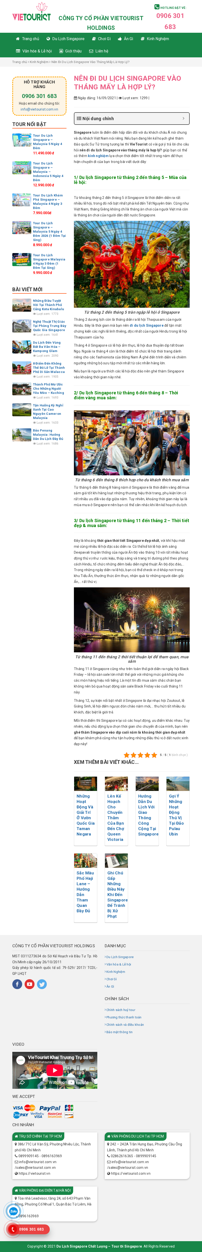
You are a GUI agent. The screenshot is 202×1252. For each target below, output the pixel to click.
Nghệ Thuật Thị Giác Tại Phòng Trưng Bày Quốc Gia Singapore (50, 326)
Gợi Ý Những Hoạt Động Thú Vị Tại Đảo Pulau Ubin (176, 815)
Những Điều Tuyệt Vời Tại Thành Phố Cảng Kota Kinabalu (48, 305)
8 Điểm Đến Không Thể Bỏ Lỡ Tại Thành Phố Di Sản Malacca (49, 368)
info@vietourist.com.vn (39, 109)
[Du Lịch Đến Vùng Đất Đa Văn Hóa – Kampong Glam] (21, 347)
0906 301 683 (39, 96)
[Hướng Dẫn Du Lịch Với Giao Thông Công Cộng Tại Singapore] (147, 784)
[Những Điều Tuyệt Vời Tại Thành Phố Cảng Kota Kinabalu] (21, 305)
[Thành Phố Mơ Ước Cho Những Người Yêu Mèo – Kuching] (21, 388)
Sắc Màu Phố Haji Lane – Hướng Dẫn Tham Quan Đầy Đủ (85, 891)
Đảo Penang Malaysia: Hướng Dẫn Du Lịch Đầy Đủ (48, 435)
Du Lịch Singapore (120, 957)
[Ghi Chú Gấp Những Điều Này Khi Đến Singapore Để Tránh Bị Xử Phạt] (116, 860)
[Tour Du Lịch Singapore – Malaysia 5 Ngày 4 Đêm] (21, 140)
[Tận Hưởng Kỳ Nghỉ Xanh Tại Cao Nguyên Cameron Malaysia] (21, 409)
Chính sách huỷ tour (120, 1010)
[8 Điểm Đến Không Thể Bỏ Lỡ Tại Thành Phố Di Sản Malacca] (21, 367)
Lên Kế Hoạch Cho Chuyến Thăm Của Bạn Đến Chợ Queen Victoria (115, 818)
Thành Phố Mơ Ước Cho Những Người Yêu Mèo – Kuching (48, 389)
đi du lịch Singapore (147, 325)
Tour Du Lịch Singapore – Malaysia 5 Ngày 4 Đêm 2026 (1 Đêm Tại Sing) (49, 231)
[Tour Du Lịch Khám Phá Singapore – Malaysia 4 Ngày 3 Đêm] (21, 199)
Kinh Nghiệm (39, 62)
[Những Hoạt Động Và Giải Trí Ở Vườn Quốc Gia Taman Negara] (85, 784)
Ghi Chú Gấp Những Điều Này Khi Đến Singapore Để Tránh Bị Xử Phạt (117, 894)
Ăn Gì (110, 986)
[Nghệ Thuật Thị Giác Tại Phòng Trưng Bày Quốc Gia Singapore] (21, 326)
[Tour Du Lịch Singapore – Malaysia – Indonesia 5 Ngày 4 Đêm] (21, 167)
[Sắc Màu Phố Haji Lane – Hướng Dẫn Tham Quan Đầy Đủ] (85, 860)
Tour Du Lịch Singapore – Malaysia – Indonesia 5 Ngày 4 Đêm (48, 171)
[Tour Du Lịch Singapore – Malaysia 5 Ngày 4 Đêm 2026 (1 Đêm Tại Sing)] (21, 227)
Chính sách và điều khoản (125, 1025)
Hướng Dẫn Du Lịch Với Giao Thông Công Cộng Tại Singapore (148, 815)
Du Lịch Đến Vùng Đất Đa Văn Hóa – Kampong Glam (47, 347)
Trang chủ (19, 62)
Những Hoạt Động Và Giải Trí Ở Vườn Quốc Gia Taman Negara (86, 815)
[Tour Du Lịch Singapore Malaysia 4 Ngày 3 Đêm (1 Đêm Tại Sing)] (21, 259)
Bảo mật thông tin (119, 1032)
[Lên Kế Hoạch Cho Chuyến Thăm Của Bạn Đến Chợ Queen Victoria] (116, 784)
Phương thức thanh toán (124, 1017)
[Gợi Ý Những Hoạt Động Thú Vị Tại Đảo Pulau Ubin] (178, 784)
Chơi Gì (111, 979)
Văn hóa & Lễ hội (118, 964)
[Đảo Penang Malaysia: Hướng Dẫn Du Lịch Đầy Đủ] (21, 434)
